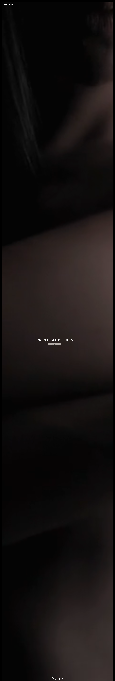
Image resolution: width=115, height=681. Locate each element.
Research (105, 344)
